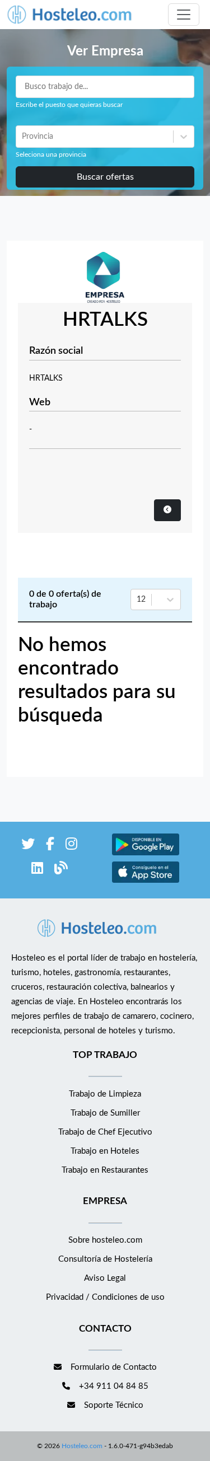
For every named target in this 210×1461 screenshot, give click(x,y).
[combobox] (23, 136)
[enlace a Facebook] (50, 846)
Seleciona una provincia (51, 154)
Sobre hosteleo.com (105, 1240)
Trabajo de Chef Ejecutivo (105, 1132)
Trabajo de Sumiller (105, 1113)
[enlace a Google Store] (145, 854)
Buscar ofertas (105, 176)
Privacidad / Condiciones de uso (105, 1297)
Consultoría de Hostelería (105, 1259)
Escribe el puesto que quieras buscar (69, 104)
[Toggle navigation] (183, 14)
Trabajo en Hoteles (105, 1151)
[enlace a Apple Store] (145, 881)
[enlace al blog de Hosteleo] (61, 870)
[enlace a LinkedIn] (37, 870)
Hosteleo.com (82, 1446)
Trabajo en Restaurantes (105, 1170)
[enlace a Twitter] (28, 846)
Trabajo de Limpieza (105, 1094)
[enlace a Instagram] (71, 846)
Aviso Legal (105, 1278)
